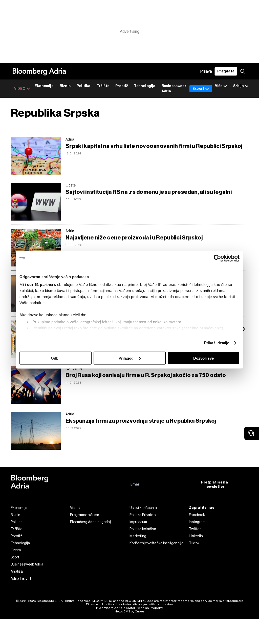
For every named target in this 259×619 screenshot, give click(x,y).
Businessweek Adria (174, 88)
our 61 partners (41, 284)
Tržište (103, 86)
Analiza (17, 571)
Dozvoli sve (203, 358)
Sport (15, 557)
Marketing (138, 536)
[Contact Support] (251, 433)
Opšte (71, 185)
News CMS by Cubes (130, 611)
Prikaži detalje (216, 343)
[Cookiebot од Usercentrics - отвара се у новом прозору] (217, 258)
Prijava (206, 71)
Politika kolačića (143, 529)
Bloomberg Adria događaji (91, 522)
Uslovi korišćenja (143, 508)
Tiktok (194, 543)
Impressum (138, 522)
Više (218, 86)
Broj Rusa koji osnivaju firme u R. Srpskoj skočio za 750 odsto (146, 375)
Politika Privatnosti (145, 515)
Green (16, 550)
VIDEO (19, 89)
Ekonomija (44, 86)
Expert (198, 89)
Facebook (197, 515)
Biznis (65, 86)
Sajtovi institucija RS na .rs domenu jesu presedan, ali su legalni (149, 192)
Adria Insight (21, 578)
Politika (84, 86)
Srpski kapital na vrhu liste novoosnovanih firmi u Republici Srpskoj (154, 146)
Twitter (195, 529)
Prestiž (121, 86)
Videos (75, 508)
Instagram (197, 522)
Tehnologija (144, 86)
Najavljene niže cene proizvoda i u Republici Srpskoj (134, 237)
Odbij (55, 358)
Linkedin (196, 536)
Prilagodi (127, 358)
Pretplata (225, 71)
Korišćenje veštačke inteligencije (156, 543)
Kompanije (74, 368)
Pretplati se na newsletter (214, 484)
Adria (70, 139)
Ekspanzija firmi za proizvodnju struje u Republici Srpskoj (141, 421)
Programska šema (84, 515)
